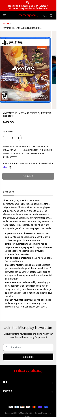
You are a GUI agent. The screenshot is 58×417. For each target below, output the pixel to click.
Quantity (8, 131)
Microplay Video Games (30, 413)
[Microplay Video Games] (28, 15)
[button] (5, 15)
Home (6, 23)
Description (8, 191)
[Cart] (50, 15)
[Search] (45, 15)
